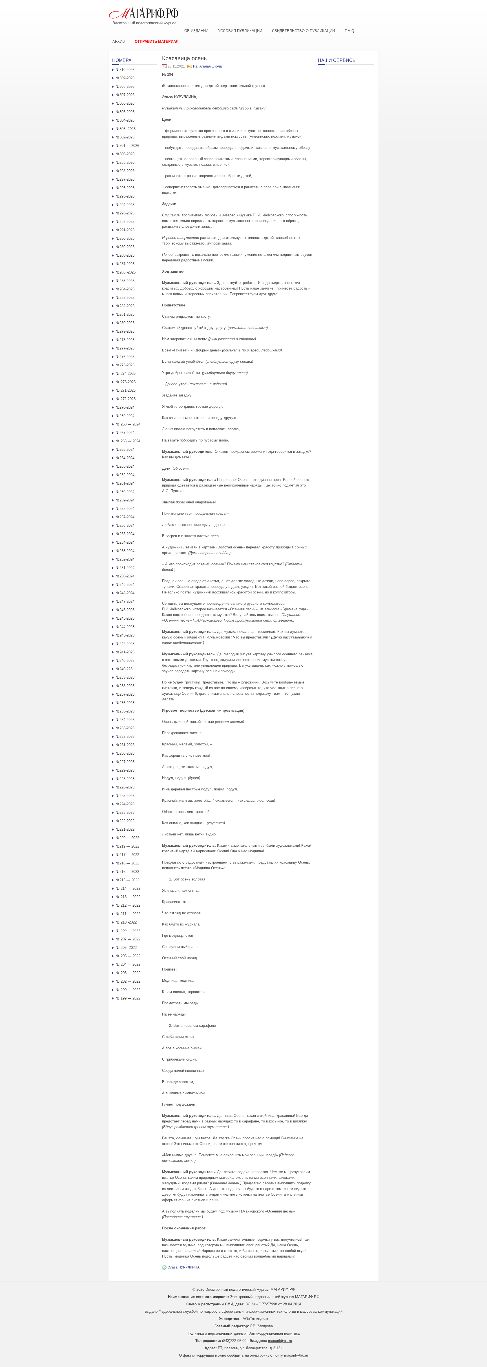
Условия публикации (240, 31)
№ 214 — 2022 (128, 888)
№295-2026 (125, 196)
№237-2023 (125, 694)
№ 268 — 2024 (128, 424)
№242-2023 (125, 644)
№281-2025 (125, 314)
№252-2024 (125, 559)
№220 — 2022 (127, 838)
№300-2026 (125, 154)
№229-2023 (125, 770)
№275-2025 (125, 365)
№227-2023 (125, 762)
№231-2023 (125, 745)
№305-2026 (125, 112)
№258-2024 (125, 509)
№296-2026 (125, 188)
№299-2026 (125, 162)
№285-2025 (125, 281)
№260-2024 (125, 492)
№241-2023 (125, 652)
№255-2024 (125, 534)
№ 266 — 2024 (128, 441)
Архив (118, 41)
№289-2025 (125, 247)
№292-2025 (125, 221)
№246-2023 (125, 610)
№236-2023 (125, 703)
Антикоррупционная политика (274, 1333)
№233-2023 (125, 728)
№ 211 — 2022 (128, 914)
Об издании (196, 31)
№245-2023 (125, 618)
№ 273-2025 (126, 382)
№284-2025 (125, 289)
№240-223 (124, 669)
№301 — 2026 (127, 146)
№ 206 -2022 (126, 947)
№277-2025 (125, 348)
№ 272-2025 (126, 399)
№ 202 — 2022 (128, 981)
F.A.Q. (350, 31)
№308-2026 (125, 86)
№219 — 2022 (127, 846)
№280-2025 (125, 323)
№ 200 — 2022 (128, 990)
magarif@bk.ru (280, 1341)
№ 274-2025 (126, 373)
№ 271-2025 (126, 390)
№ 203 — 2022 (128, 973)
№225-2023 (125, 796)
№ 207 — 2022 (128, 939)
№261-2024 (125, 483)
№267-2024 (125, 433)
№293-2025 (125, 213)
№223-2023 (125, 812)
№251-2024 (125, 568)
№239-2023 (125, 677)
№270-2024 (125, 407)
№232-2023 (125, 736)
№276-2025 (125, 357)
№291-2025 (125, 230)
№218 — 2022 (127, 863)
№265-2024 (125, 449)
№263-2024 (125, 466)
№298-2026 (125, 171)
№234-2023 (125, 720)
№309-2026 (125, 78)
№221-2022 (125, 829)
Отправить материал (156, 41)
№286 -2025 (126, 272)
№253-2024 (125, 551)
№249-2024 (125, 584)
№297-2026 (125, 179)
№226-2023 (125, 787)
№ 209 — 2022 (128, 931)
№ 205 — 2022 (128, 956)
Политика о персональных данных (217, 1333)
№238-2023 (125, 686)
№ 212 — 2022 (128, 905)
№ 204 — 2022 (128, 964)
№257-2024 (125, 517)
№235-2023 (125, 711)
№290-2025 (125, 238)
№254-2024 (125, 542)
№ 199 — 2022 (128, 998)
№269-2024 (125, 416)
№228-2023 (125, 779)
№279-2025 (125, 331)
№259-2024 (125, 500)
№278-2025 (125, 340)
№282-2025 (125, 306)
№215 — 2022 (127, 880)
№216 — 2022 (127, 871)
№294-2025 (125, 205)
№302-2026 (125, 137)
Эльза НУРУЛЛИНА (184, 1267)
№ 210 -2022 (126, 922)
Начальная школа (207, 66)
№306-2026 (125, 103)
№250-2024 (125, 576)
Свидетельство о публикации (303, 31)
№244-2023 (125, 627)
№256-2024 (125, 525)
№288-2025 (125, 255)
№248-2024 (125, 593)
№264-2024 (125, 458)
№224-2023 (125, 804)
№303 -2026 (126, 129)
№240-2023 (125, 660)
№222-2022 (125, 821)
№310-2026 (125, 70)
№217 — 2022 (127, 855)
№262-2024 (125, 475)
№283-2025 (125, 297)
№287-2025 (125, 264)
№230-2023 (125, 753)
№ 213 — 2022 (128, 897)
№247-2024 (125, 601)
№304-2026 (125, 120)
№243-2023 (125, 635)
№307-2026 (125, 95)
